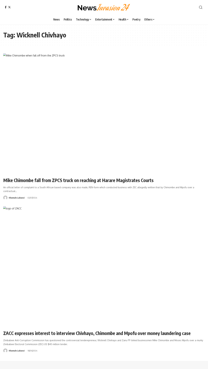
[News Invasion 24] (104, 7)
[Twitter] (9, 7)
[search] (200, 7)
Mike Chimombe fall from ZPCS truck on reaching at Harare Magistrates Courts (78, 180)
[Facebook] (5, 7)
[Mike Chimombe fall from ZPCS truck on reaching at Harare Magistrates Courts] (104, 113)
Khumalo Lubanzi (17, 197)
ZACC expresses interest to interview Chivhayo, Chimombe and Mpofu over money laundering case (97, 333)
